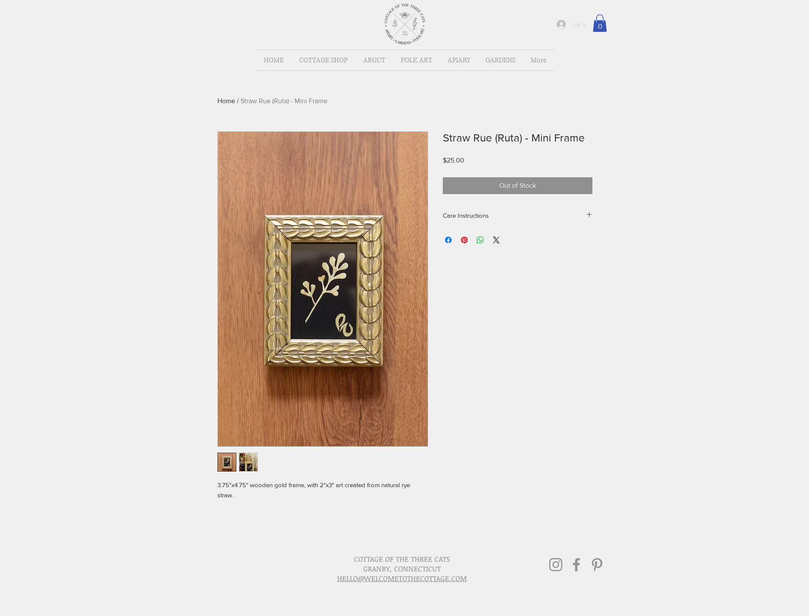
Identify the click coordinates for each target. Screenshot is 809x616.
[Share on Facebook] (448, 240)
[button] (599, 23)
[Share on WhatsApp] (480, 240)
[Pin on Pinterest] (464, 240)
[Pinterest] (597, 564)
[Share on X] (496, 240)
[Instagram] (556, 564)
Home (226, 100)
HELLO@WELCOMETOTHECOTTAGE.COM (402, 578)
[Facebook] (576, 564)
